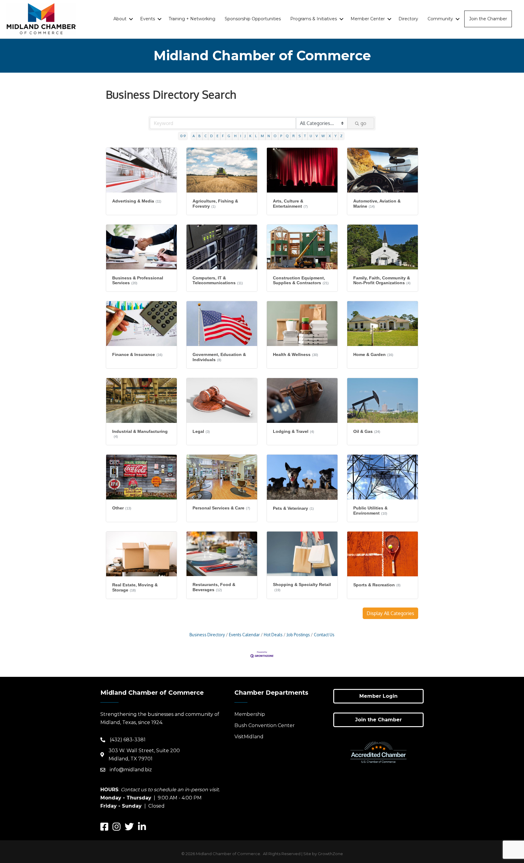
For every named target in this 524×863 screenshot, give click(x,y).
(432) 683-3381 (128, 740)
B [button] (199, 135)
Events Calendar (244, 634)
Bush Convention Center (264, 725)
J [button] (245, 135)
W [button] (323, 135)
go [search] (363, 123)
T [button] (305, 135)
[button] (390, 613)
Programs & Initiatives (313, 18)
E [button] (217, 135)
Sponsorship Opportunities (253, 18)
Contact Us (324, 634)
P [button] (281, 135)
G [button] (228, 135)
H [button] (235, 135)
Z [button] (341, 135)
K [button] (250, 135)
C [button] (205, 135)
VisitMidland (249, 736)
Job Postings (298, 634)
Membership (249, 714)
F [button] (223, 135)
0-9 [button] (183, 135)
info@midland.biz (131, 769)
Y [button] (335, 135)
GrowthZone (330, 853)
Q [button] (287, 135)
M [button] (262, 135)
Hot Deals (273, 634)
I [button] (240, 135)
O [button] (275, 135)
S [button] (300, 135)
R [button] (293, 135)
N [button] (268, 135)
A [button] (194, 135)
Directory (408, 18)
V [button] (317, 135)
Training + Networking (192, 18)
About (119, 18)
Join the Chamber (488, 18)
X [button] (330, 135)
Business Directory (207, 634)
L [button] (256, 135)
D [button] (211, 135)
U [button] (311, 135)
